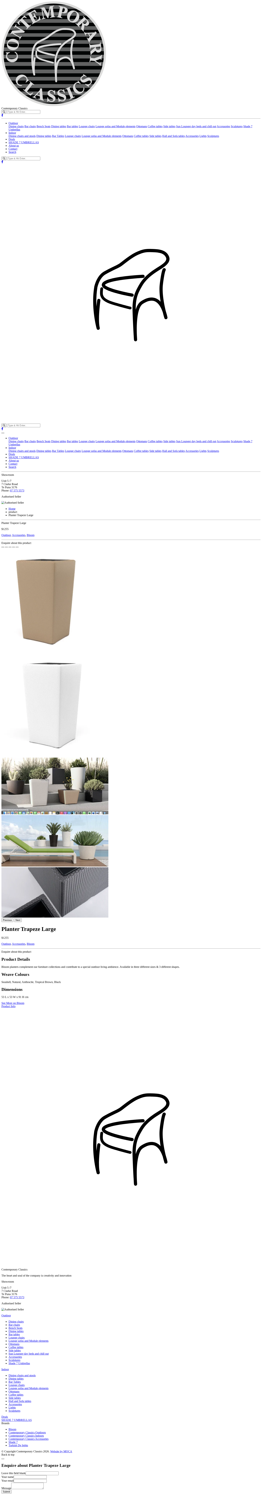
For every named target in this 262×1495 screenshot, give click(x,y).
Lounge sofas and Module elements (115, 126)
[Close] (2, 1458)
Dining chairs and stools (22, 135)
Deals (12, 139)
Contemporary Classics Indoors (26, 1435)
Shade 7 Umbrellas (19, 1363)
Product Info (8, 1006)
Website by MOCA (61, 1451)
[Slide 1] (6, 547)
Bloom (30, 535)
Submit (6, 1491)
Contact (13, 148)
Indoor (12, 132)
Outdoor (13, 123)
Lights (203, 135)
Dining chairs (16, 126)
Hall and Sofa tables (173, 135)
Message (6, 1488)
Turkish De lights (18, 1445)
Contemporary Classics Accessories (28, 1438)
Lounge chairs (87, 126)
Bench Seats (43, 126)
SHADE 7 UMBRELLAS (24, 142)
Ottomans (141, 126)
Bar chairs (30, 126)
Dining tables (58, 126)
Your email (7, 1480)
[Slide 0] (2, 547)
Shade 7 (13, 1442)
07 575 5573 (17, 490)
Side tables (169, 126)
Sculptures (237, 126)
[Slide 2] (10, 547)
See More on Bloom (12, 1003)
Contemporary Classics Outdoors (27, 1432)
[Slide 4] (17, 547)
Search (12, 152)
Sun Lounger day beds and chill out (196, 126)
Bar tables (72, 126)
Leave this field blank (13, 1473)
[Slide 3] (13, 547)
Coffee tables (155, 126)
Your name (7, 1476)
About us (14, 145)
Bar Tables (58, 135)
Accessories (223, 126)
